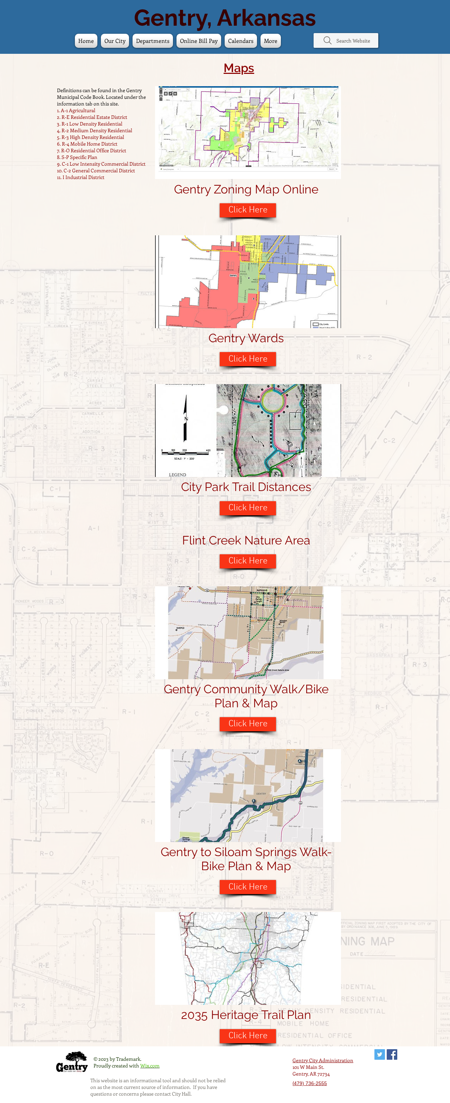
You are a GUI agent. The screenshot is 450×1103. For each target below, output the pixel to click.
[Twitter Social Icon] (379, 1054)
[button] (241, 41)
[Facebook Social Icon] (392, 1054)
